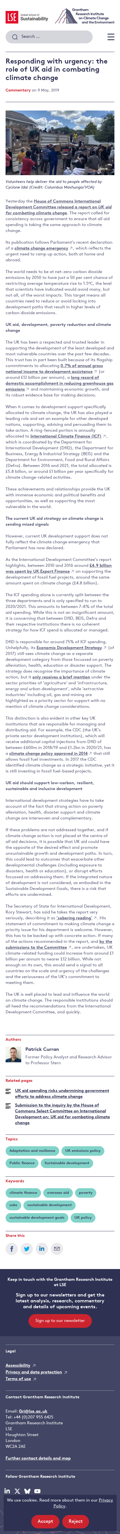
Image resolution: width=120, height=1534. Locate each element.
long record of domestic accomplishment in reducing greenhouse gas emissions (60, 384)
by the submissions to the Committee (59, 945)
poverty (85, 1193)
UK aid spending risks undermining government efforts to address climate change (62, 1094)
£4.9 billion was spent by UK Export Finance (59, 569)
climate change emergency (41, 248)
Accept (48, 1523)
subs (13, 1205)
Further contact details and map (38, 1459)
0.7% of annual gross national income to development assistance (54, 369)
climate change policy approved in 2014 (48, 754)
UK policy (83, 1218)
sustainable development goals (36, 1218)
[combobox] (49, 36)
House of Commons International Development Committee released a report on (59, 207)
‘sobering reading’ (74, 918)
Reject (79, 1523)
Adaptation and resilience (32, 1151)
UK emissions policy (82, 1151)
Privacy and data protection (34, 1372)
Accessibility (18, 1366)
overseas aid (58, 1193)
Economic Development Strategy (69, 648)
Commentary (18, 90)
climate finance (23, 1193)
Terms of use (18, 1379)
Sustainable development (67, 1163)
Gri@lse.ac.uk (33, 1412)
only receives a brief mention (61, 677)
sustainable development (49, 1205)
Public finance (22, 1163)
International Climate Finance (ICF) (66, 436)
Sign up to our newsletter (60, 1321)
